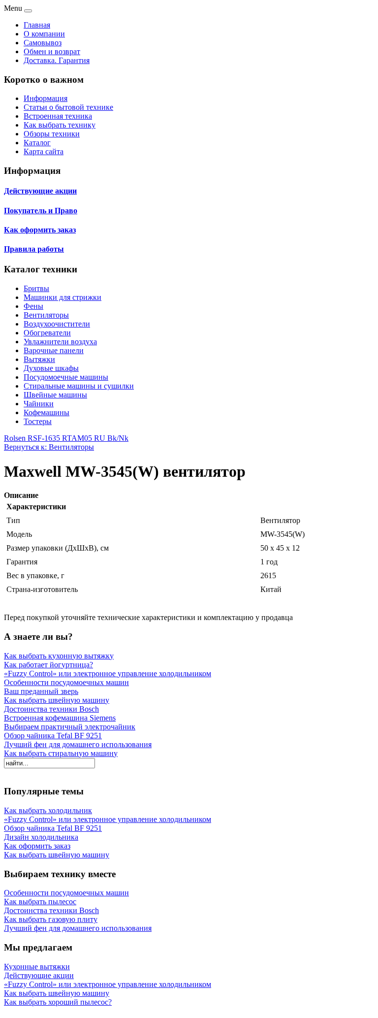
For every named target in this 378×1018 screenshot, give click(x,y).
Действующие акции (40, 191)
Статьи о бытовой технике (68, 107)
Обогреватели (47, 332)
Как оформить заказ (40, 230)
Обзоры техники (52, 134)
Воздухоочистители (57, 324)
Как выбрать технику (59, 125)
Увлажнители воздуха (60, 341)
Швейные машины (55, 395)
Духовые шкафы (51, 368)
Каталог (37, 142)
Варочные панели (54, 350)
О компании (44, 34)
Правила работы (34, 249)
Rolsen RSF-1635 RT (37, 438)
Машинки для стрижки (62, 297)
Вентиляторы (46, 315)
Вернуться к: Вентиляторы (49, 447)
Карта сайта (43, 151)
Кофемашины (46, 412)
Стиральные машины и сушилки (79, 386)
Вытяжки (39, 359)
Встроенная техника (58, 116)
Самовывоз (43, 42)
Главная (37, 25)
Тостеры (38, 421)
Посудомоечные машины (66, 377)
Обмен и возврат (52, 51)
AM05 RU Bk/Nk (99, 438)
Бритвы (36, 288)
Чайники (39, 403)
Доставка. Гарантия (57, 60)
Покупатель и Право (40, 210)
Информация (45, 98)
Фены (33, 306)
